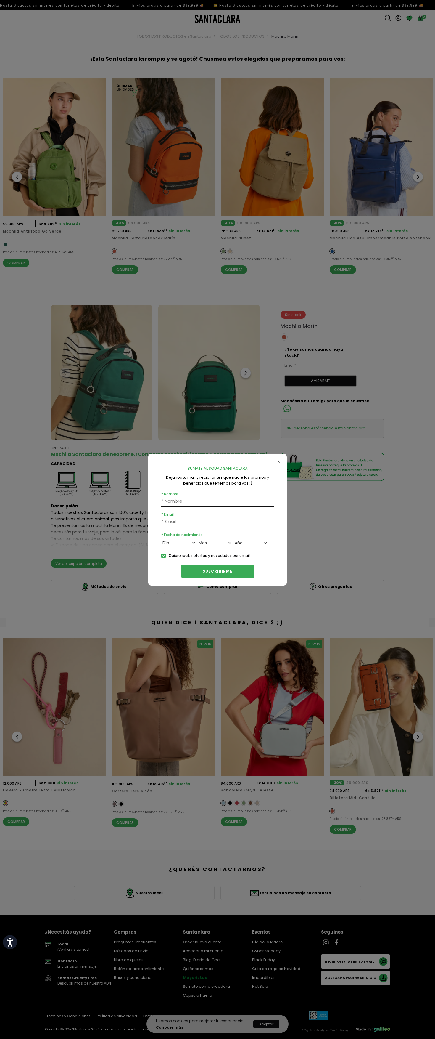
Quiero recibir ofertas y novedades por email (209, 555)
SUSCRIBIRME (217, 571)
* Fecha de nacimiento (182, 534)
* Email (167, 514)
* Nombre (169, 493)
